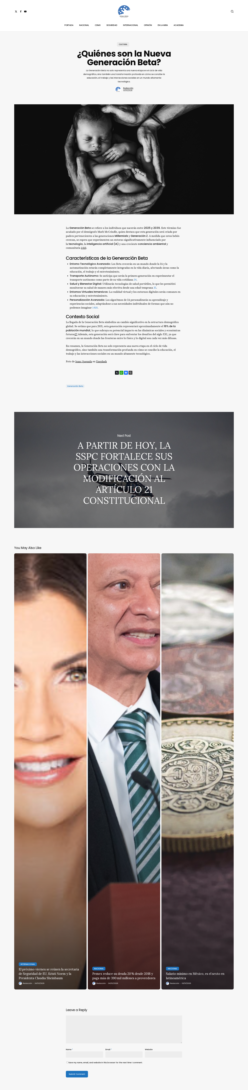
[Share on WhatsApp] (121, 373)
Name (69, 1049)
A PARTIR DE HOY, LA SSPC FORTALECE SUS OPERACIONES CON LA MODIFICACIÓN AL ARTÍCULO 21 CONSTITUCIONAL (124, 470)
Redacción (128, 88)
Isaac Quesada (83, 361)
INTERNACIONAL (28, 964)
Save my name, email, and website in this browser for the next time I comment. (105, 1062)
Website (149, 1049)
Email (108, 1049)
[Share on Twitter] (117, 373)
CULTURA (123, 44)
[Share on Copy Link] (130, 373)
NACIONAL (99, 968)
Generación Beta (75, 386)
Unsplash (101, 361)
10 (85, 248)
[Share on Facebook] (126, 373)
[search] (232, 11)
